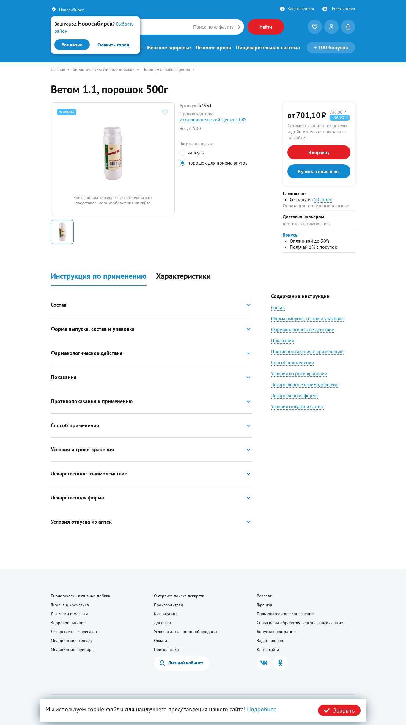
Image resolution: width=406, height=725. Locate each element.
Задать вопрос (301, 8)
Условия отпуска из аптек (297, 406)
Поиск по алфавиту (213, 27)
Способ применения (292, 362)
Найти (265, 27)
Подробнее (261, 709)
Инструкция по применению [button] (99, 276)
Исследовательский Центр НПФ (213, 120)
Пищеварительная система (268, 47)
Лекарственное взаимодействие (304, 384)
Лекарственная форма (294, 395)
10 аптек (323, 199)
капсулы (196, 153)
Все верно (72, 45)
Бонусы (290, 235)
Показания (282, 340)
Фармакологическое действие (302, 329)
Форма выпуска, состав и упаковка (307, 318)
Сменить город (113, 45)
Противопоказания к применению (307, 351)
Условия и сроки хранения (299, 373)
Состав (278, 307)
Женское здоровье (169, 47)
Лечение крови (213, 47)
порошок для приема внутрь (217, 163)
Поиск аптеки (342, 8)
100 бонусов (331, 47)
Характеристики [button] (183, 276)
